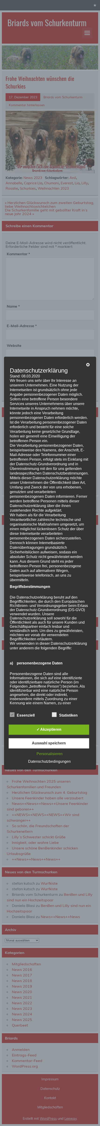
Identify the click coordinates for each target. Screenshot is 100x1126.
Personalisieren (50, 754)
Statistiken (68, 715)
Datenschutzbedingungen (49, 761)
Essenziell (26, 715)
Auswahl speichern (49, 743)
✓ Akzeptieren (49, 729)
